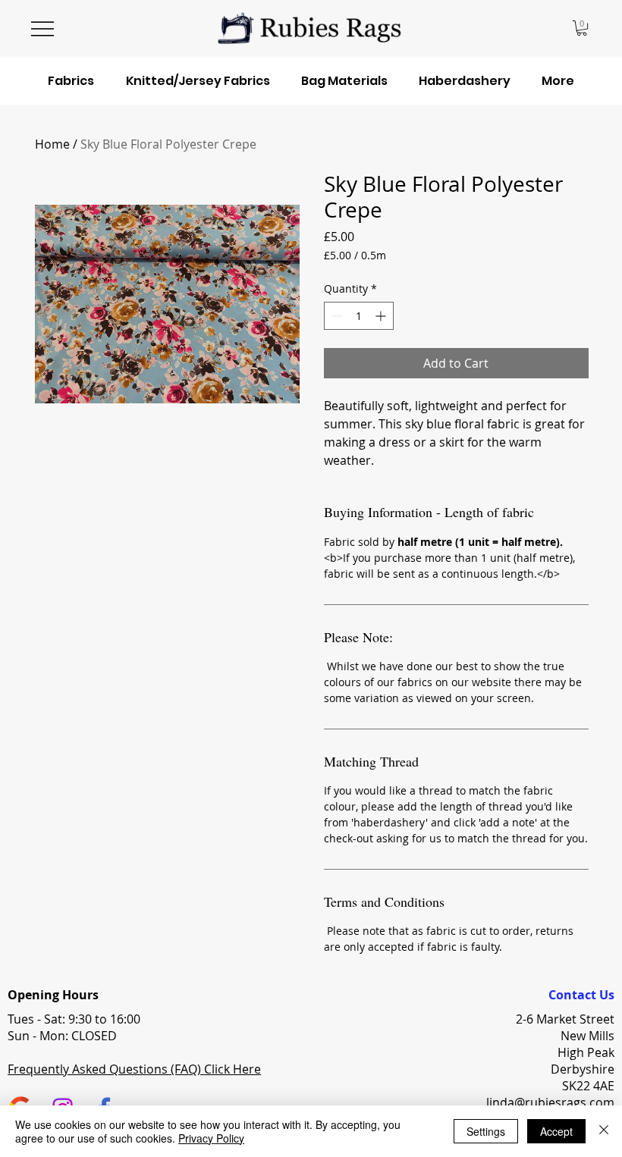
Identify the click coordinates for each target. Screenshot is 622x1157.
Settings (485, 1131)
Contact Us (581, 994)
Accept (556, 1131)
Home (52, 144)
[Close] (604, 1131)
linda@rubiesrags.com (550, 1102)
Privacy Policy (211, 1138)
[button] (582, 28)
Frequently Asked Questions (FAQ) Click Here (134, 1069)
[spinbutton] (358, 316)
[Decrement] (335, 316)
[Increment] (381, 316)
